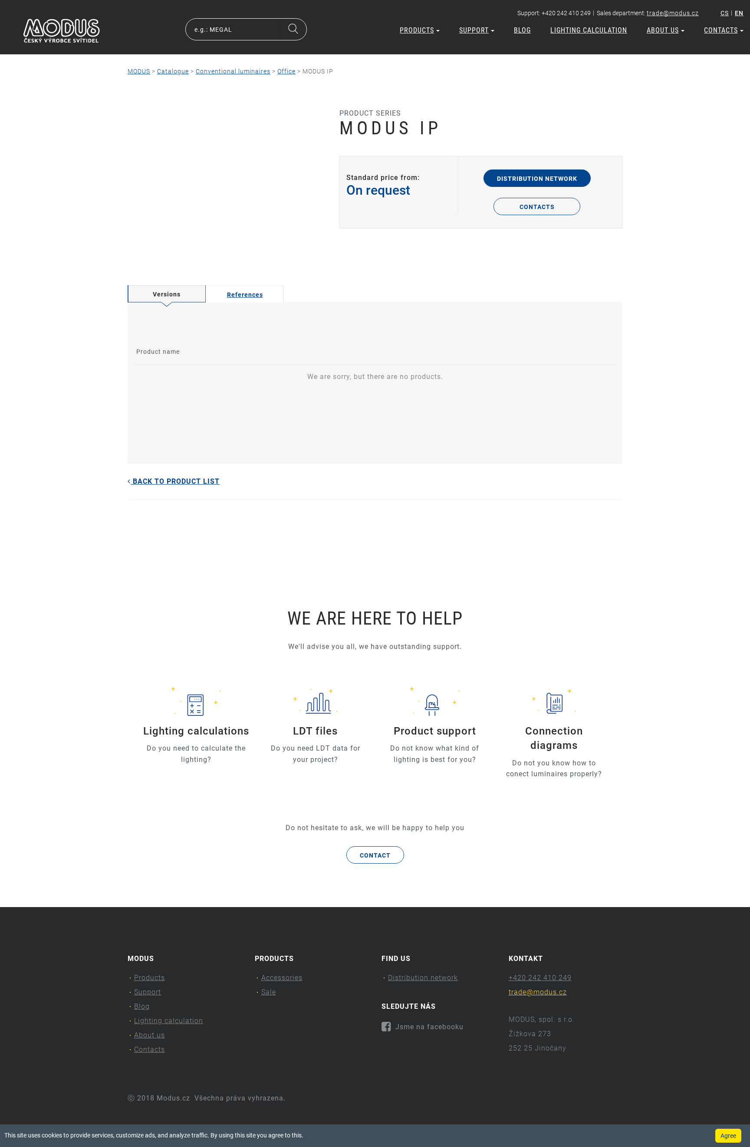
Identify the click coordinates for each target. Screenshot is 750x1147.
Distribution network (537, 178)
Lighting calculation (588, 30)
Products (417, 30)
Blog (522, 30)
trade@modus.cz (673, 13)
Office (286, 71)
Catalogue (173, 71)
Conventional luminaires (233, 71)
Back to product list (175, 481)
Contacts (721, 30)
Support (474, 30)
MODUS (139, 71)
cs (724, 13)
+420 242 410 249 (540, 978)
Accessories (282, 978)
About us (663, 30)
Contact (375, 855)
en (739, 13)
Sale (268, 992)
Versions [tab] (167, 294)
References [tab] (245, 294)
